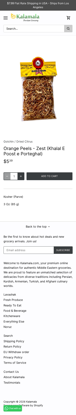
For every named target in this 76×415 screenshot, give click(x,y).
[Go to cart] (68, 18)
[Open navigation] (6, 18)
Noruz (8, 327)
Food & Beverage (15, 310)
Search (8, 335)
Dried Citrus (24, 141)
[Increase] (20, 176)
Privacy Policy (13, 357)
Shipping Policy (14, 341)
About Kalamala (14, 377)
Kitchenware (12, 316)
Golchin (9, 141)
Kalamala (31, 401)
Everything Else (14, 321)
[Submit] (68, 28)
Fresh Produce (13, 300)
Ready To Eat (12, 305)
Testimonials (12, 382)
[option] (38, 88)
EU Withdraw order (16, 352)
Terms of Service (15, 362)
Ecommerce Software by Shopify (23, 405)
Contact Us (11, 371)
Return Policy (12, 346)
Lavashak (10, 294)
